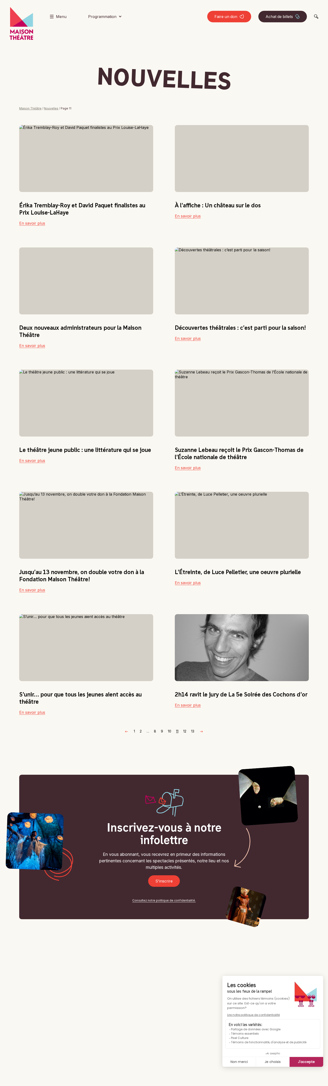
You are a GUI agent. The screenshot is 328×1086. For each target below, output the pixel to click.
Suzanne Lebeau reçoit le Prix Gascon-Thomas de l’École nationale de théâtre (239, 453)
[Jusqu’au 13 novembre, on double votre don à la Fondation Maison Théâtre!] (86, 525)
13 (192, 731)
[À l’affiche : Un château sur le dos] (242, 158)
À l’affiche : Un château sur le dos (218, 205)
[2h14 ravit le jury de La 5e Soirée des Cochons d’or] (242, 647)
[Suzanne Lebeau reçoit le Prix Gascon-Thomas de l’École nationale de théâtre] (242, 403)
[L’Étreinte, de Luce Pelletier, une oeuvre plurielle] (242, 525)
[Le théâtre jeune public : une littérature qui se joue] (86, 403)
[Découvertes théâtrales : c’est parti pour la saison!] (242, 280)
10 (169, 731)
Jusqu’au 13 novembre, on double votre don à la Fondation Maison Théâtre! (81, 575)
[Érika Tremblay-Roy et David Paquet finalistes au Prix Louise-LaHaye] (86, 158)
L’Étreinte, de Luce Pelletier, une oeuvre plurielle (238, 572)
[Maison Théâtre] (21, 23)
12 (184, 731)
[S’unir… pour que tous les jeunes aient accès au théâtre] (86, 647)
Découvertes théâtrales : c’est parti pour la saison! (240, 327)
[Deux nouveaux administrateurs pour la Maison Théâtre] (86, 280)
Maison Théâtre (30, 108)
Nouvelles (51, 108)
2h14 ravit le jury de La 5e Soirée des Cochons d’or (241, 694)
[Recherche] (316, 17)
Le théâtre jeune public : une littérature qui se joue (85, 449)
